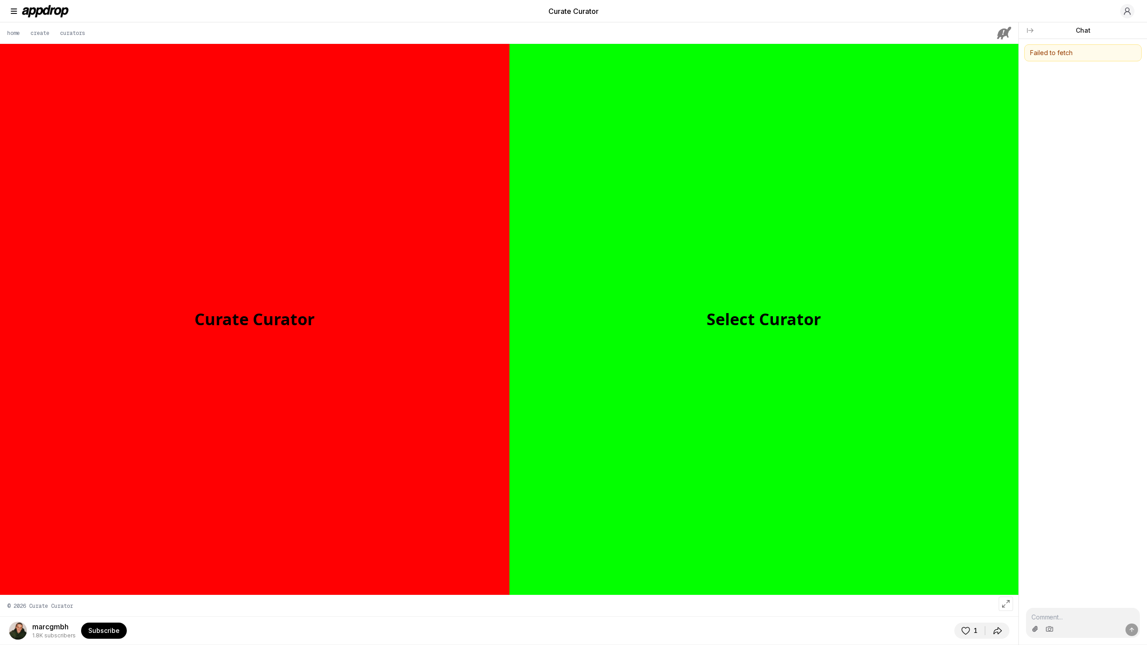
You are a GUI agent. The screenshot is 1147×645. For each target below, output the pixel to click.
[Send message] (1131, 630)
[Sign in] (1127, 11)
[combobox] (1082, 617)
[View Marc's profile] (18, 631)
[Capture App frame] (1049, 629)
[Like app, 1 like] (969, 631)
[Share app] (997, 631)
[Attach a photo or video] (1035, 629)
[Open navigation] (14, 11)
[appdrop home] (45, 11)
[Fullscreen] (1006, 604)
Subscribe (104, 630)
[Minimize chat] (1030, 30)
